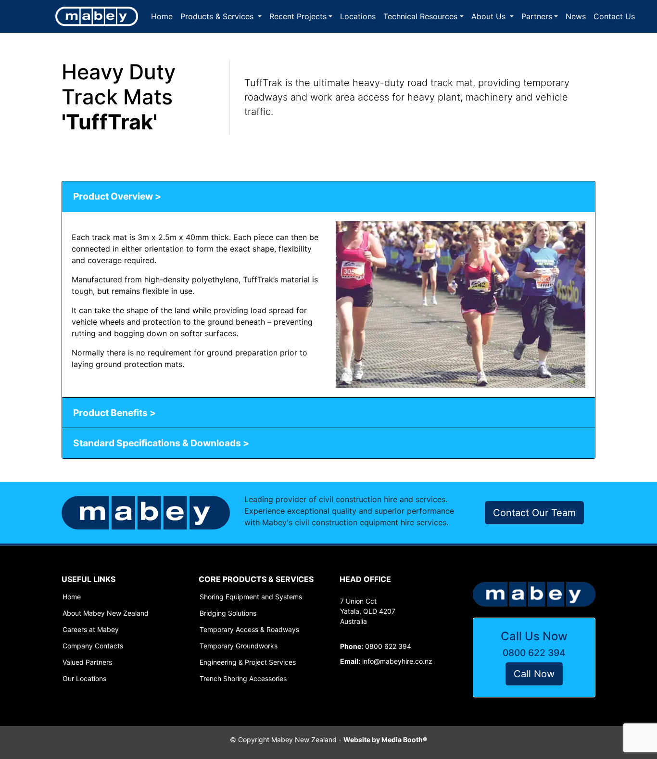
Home (162, 16)
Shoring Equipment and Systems (251, 597)
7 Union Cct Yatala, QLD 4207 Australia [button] (367, 611)
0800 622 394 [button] (375, 646)
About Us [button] (489, 16)
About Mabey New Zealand (106, 613)
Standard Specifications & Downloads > (161, 443)
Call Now (534, 674)
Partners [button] (536, 16)
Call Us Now (534, 636)
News (576, 16)
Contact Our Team (534, 513)
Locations (358, 16)
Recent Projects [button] (298, 16)
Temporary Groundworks (239, 646)
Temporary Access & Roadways (249, 629)
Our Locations (84, 678)
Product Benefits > (114, 412)
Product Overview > (117, 196)
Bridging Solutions (228, 613)
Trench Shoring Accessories (243, 678)
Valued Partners (87, 662)
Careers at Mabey (91, 629)
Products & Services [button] (218, 16)
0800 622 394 (534, 652)
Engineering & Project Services (248, 662)
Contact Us (614, 16)
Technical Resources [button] (420, 16)
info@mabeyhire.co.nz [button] (386, 661)
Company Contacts (93, 646)
